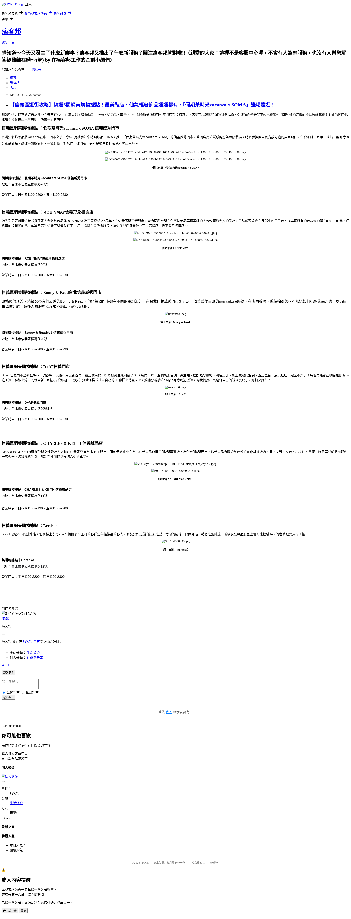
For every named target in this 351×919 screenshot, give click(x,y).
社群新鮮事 (35, 657)
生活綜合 (34, 70)
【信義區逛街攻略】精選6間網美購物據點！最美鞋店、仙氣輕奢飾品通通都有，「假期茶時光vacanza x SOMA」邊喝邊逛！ (142, 104)
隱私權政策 (198, 862)
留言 (36, 641)
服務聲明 (214, 862)
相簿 (13, 78)
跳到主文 (8, 42)
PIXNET (145, 862)
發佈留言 (8, 697)
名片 (13, 87)
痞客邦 (11, 31)
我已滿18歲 (10, 911)
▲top (5, 664)
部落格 (15, 83)
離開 (23, 911)
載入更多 (8, 672)
